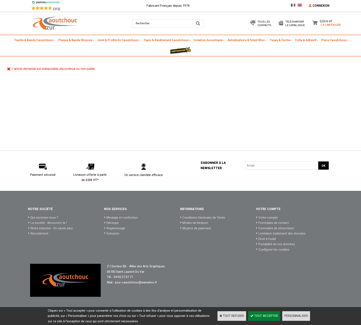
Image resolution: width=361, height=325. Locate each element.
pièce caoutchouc (334, 40)
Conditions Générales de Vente (203, 217)
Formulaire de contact (273, 223)
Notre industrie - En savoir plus (52, 228)
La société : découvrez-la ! (49, 223)
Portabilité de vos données (276, 244)
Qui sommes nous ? (44, 217)
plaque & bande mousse (75, 40)
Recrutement (39, 233)
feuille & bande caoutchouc (33, 40)
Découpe (113, 223)
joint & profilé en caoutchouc (118, 40)
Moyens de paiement (196, 228)
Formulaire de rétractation (276, 228)
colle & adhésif (305, 40)
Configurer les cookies (273, 249)
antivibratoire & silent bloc (246, 40)
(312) (56, 9)
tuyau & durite (280, 40)
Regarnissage (116, 228)
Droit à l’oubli (267, 239)
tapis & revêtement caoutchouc (166, 40)
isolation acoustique (208, 40)
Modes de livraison (195, 223)
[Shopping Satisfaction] (45, 3)
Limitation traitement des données (282, 233)
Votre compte (268, 217)
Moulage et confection (122, 217)
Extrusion (113, 233)
